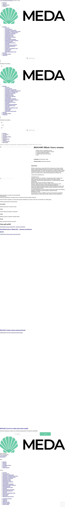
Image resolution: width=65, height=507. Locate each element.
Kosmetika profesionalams (22, 144)
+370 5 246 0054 (6, 141)
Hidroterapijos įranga (9, 35)
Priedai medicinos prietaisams (11, 45)
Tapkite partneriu (6, 4)
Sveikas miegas (8, 49)
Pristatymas (5, 499)
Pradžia (1, 144)
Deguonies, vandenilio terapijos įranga (12, 31)
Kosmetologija (8, 38)
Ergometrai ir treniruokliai (10, 33)
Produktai (4, 26)
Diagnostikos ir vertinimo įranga (11, 32)
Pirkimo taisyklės (6, 502)
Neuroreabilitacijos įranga (10, 42)
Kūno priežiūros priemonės (10, 39)
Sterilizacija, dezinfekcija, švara (11, 48)
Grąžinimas (5, 500)
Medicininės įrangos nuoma (10, 51)
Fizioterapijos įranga (9, 34)
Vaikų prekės (7, 50)
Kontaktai (4, 6)
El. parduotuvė (5, 134)
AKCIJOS (7, 27)
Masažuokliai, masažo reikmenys (11, 40)
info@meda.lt (5, 142)
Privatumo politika (6, 503)
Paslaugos (5, 52)
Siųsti (45, 434)
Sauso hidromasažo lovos (10, 46)
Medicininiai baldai (9, 41)
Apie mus (4, 3)
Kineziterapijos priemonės (10, 37)
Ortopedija (7, 43)
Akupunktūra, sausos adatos (10, 30)
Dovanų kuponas (8, 29)
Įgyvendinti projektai (7, 54)
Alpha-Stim (5, 55)
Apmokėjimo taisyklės (7, 498)
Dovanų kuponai (6, 473)
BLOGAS (5, 2)
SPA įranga (7, 47)
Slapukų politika (6, 504)
